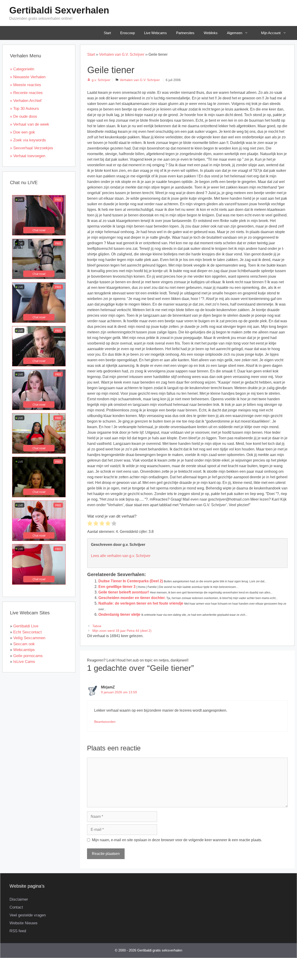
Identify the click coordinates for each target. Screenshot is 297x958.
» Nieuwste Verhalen (27, 77)
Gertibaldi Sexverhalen (59, 10)
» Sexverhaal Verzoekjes (31, 148)
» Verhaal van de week (29, 124)
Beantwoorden (105, 721)
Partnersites (185, 33)
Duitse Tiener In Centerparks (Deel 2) (130, 581)
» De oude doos (23, 116)
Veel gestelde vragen (28, 915)
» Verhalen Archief (26, 100)
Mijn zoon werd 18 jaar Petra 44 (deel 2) (122, 630)
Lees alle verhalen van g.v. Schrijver (120, 556)
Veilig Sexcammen (29, 638)
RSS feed (18, 931)
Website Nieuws (24, 923)
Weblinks (211, 33)
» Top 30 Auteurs (24, 108)
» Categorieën (22, 69)
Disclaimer (19, 899)
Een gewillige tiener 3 (117, 587)
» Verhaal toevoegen (27, 156)
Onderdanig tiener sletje (119, 614)
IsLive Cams (24, 661)
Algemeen (234, 33)
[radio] (89, 524)
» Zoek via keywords (28, 140)
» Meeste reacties (25, 85)
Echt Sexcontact (27, 632)
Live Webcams (155, 33)
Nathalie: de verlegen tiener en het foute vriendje (140, 603)
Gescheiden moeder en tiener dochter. (131, 598)
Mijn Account (271, 33)
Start (107, 33)
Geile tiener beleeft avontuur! (123, 592)
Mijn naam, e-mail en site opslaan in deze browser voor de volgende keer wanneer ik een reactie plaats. (177, 840)
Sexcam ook (24, 644)
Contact (16, 907)
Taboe (96, 626)
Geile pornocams (28, 656)
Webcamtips (24, 650)
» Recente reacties (26, 93)
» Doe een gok (22, 132)
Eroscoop (127, 33)
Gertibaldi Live (25, 626)
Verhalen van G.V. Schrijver (121, 54)
